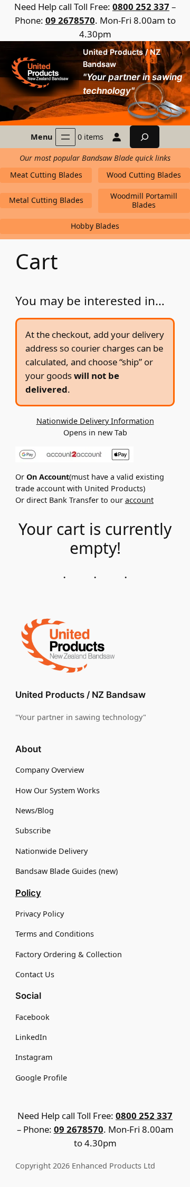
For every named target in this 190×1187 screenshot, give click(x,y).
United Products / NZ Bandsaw (80, 694)
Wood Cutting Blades (144, 175)
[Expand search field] (144, 136)
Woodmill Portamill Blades (143, 200)
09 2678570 (70, 20)
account (139, 500)
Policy (28, 893)
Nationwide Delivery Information (95, 421)
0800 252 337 (140, 7)
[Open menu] (65, 137)
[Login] (117, 137)
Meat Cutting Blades (46, 175)
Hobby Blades (95, 226)
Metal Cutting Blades (46, 200)
